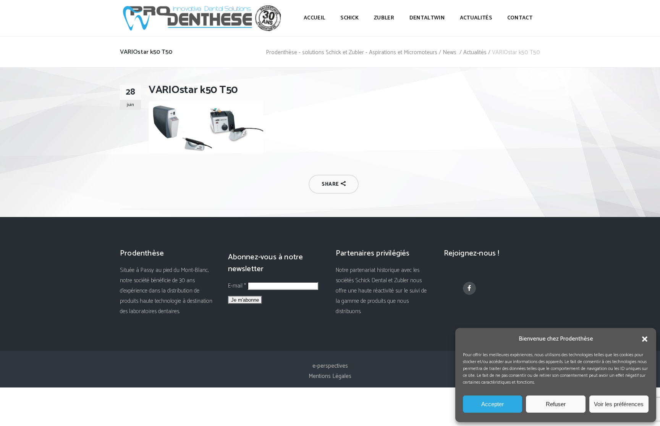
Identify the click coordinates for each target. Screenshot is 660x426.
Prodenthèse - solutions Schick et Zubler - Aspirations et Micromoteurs (351, 52)
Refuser (556, 404)
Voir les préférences (619, 404)
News (449, 52)
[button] (645, 339)
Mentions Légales (330, 376)
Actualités (475, 52)
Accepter (492, 404)
